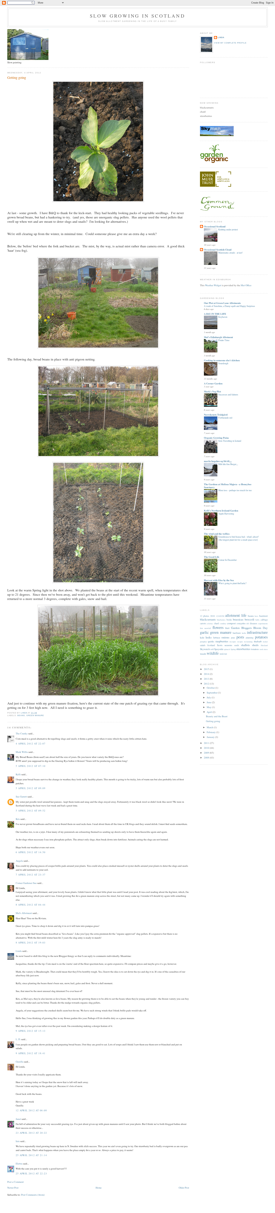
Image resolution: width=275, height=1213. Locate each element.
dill (247, 623)
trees (266, 649)
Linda (19, 951)
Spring (233, 649)
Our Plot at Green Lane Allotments (222, 303)
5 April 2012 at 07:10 (30, 766)
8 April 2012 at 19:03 (30, 942)
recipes (240, 641)
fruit (227, 628)
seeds (236, 645)
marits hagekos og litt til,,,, (218, 461)
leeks (209, 637)
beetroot (263, 616)
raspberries (222, 641)
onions (225, 637)
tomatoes (255, 649)
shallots (245, 645)
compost (231, 623)
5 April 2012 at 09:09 (30, 788)
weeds (203, 653)
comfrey (223, 623)
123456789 (220, 616)
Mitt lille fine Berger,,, (228, 464)
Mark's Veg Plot (212, 391)
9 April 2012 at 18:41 (30, 1053)
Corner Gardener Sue (26, 883)
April (210, 712)
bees (256, 616)
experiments (263, 623)
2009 (207, 752)
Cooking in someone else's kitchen (222, 360)
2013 (207, 678)
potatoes (261, 637)
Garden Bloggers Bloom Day (249, 628)
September (212, 692)
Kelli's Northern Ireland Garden (221, 510)
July (209, 697)
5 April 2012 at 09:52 (30, 810)
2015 (207, 669)
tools (261, 649)
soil (212, 649)
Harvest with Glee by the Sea (219, 580)
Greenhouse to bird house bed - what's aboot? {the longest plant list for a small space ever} (238, 538)
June (209, 702)
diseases (253, 623)
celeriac (210, 623)
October (211, 687)
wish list (223, 653)
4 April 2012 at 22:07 (30, 743)
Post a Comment (15, 1182)
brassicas (238, 619)
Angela (19, 860)
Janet (18, 1119)
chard (216, 623)
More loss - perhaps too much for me (235, 490)
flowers (218, 627)
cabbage (264, 619)
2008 (207, 757)
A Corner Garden (213, 383)
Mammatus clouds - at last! (230, 252)
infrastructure (257, 632)
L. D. (18, 1039)
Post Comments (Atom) (33, 1194)
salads (202, 645)
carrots (203, 623)
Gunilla (19, 1061)
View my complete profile (230, 43)
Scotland (211, 645)
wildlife (213, 653)
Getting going (213, 721)
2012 (207, 683)
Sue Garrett (21, 796)
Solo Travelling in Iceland (229, 440)
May (209, 707)
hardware (237, 633)
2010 (207, 747)
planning (249, 637)
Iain (18, 1141)
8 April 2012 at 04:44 (30, 904)
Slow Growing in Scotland (137, 16)
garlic (204, 632)
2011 (207, 743)
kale (202, 637)
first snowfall (205, 628)
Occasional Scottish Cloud (217, 249)
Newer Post (13, 1187)
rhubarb (258, 641)
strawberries (243, 649)
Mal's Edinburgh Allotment (218, 337)
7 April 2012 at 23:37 (30, 874)
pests (240, 637)
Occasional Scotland (214, 226)
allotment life (235, 615)
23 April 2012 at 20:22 (31, 1132)
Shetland (264, 645)
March (210, 727)
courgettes (241, 623)
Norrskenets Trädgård (215, 414)
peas (233, 637)
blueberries (221, 619)
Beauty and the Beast (216, 716)
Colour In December (227, 559)
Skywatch (205, 649)
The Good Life (211, 557)
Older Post (184, 1187)
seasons (228, 645)
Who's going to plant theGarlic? (232, 583)
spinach (227, 649)
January (211, 737)
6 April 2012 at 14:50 (30, 852)
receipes (233, 641)
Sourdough (223, 363)
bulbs (257, 619)
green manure (35, 715)
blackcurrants (208, 619)
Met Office (246, 285)
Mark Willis (22, 752)
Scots (219, 645)
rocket (265, 641)
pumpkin (203, 641)
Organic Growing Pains (216, 437)
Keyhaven (222, 316)
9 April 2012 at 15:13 (30, 1030)
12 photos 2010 (207, 616)
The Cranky (22, 733)
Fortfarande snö (225, 417)
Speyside (218, 649)
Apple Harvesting (226, 513)
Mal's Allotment (24, 913)
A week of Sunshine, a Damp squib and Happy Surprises (229, 305)
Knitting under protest (228, 229)
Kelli (18, 774)
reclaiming (248, 641)
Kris (18, 819)
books (229, 619)
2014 (207, 674)
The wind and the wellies (217, 533)
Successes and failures (228, 394)
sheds (255, 645)
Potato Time (223, 340)
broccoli (249, 619)
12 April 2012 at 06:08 (31, 1110)
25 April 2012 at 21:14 (31, 1155)
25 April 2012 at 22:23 (31, 1173)
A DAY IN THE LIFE (215, 313)
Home (99, 1187)
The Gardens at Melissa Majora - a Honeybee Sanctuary (227, 485)
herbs (244, 633)
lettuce (216, 637)
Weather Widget (213, 285)
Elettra (19, 1163)
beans (21, 715)
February (211, 732)
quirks (211, 641)
